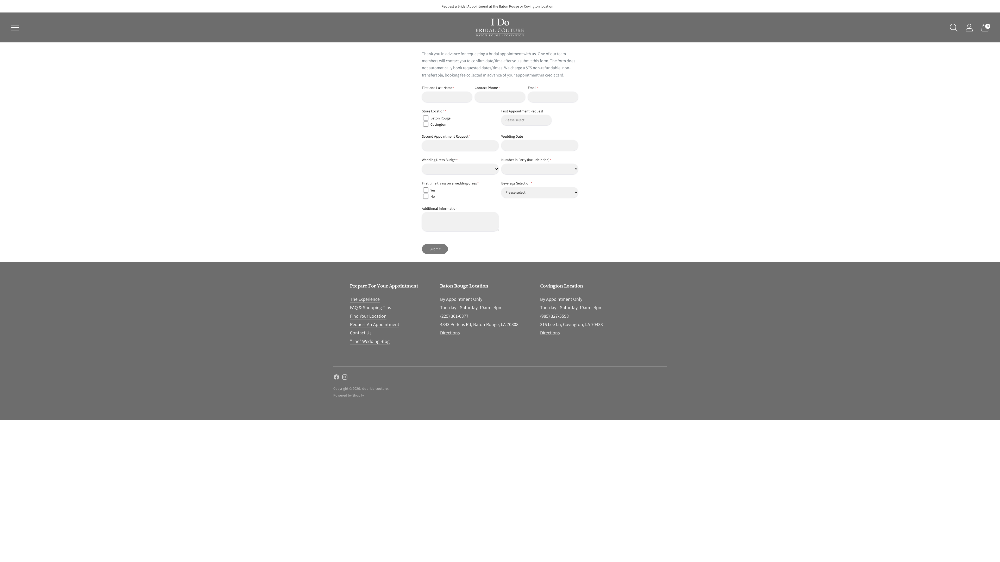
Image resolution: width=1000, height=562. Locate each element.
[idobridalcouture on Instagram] (345, 378)
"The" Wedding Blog (370, 341)
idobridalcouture (374, 388)
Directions (450, 333)
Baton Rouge (440, 118)
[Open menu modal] (15, 27)
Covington (438, 124)
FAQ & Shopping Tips (370, 307)
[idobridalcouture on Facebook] (336, 378)
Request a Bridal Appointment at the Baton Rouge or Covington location (497, 6)
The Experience (365, 299)
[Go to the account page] (969, 27)
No (432, 196)
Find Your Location (368, 316)
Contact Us (360, 333)
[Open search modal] (953, 27)
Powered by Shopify (348, 395)
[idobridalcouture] (500, 27)
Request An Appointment (374, 324)
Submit (435, 249)
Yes (432, 190)
